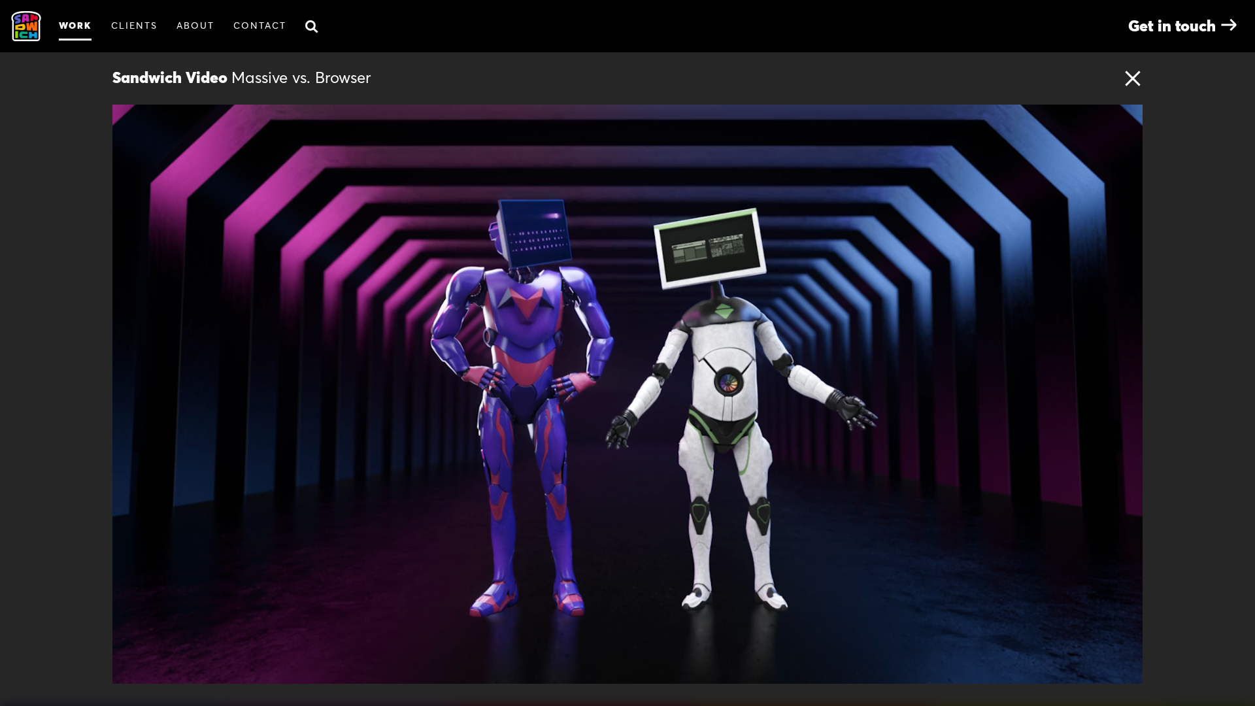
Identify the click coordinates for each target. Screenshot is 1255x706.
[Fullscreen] (1126, 669)
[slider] (646, 669)
